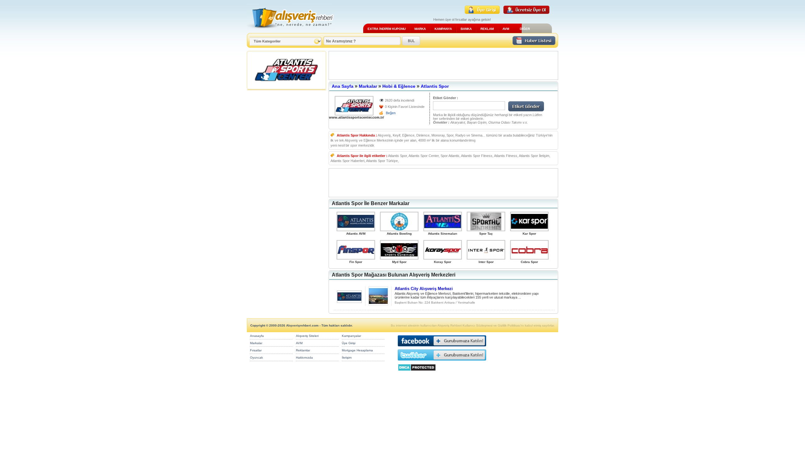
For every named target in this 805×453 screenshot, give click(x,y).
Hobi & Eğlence (398, 86)
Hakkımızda (304, 357)
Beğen (391, 113)
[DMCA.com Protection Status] (417, 372)
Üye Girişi (348, 343)
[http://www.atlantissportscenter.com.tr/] (354, 105)
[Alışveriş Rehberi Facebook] (442, 347)
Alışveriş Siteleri (307, 336)
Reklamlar (303, 350)
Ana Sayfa (342, 86)
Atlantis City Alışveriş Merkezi (424, 288)
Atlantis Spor (435, 86)
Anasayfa (257, 336)
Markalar (368, 86)
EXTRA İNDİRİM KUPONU (387, 29)
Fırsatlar (256, 350)
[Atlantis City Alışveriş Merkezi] (349, 301)
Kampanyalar (351, 336)
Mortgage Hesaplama (357, 350)
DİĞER (525, 29)
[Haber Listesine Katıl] (534, 43)
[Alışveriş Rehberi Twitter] (442, 362)
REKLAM (487, 29)
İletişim (347, 357)
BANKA (466, 29)
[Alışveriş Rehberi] (290, 30)
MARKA (420, 29)
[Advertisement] (443, 65)
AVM (505, 29)
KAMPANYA (443, 29)
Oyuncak (256, 357)
